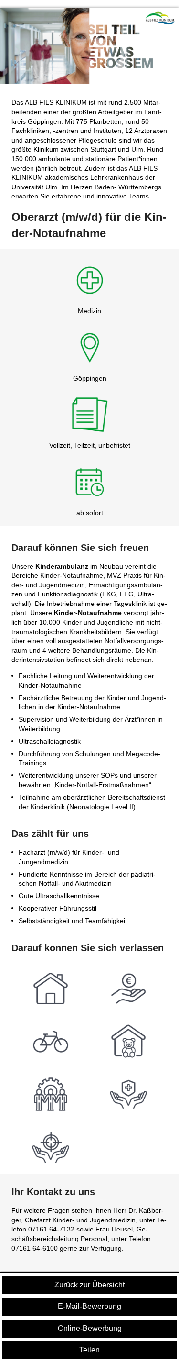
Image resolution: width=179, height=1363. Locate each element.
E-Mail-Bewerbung (89, 1306)
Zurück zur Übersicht (89, 1285)
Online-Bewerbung (90, 1328)
